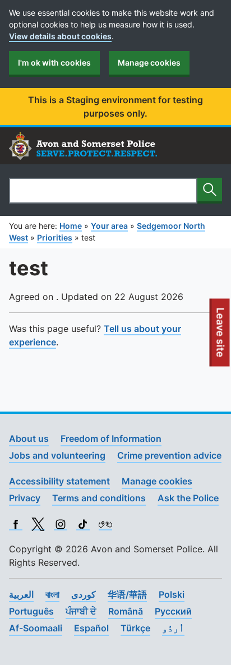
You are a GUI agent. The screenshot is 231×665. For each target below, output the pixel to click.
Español (91, 628)
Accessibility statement (59, 481)
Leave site (221, 337)
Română (125, 611)
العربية (21, 594)
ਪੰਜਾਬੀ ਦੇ (81, 611)
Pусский (173, 611)
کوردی (83, 594)
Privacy (24, 498)
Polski (171, 594)
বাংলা (52, 594)
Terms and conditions (99, 498)
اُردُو (173, 628)
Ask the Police (188, 498)
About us (29, 438)
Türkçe (135, 628)
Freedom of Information (111, 438)
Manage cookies (149, 62)
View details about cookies (60, 36)
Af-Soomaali (35, 628)
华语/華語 (127, 594)
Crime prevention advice (169, 455)
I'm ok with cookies (54, 62)
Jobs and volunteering (57, 455)
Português (31, 611)
